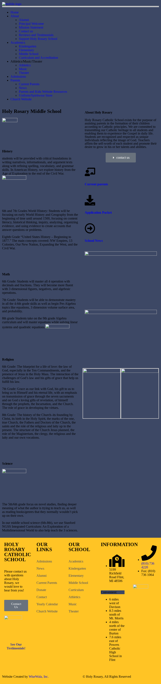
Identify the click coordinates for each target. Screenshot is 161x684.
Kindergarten (27, 46)
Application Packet (98, 212)
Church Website (21, 99)
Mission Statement (31, 27)
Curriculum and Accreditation (38, 57)
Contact (41, 597)
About (14, 16)
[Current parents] (90, 172)
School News (94, 240)
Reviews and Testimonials (36, 35)
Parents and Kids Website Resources (43, 91)
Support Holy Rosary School (38, 39)
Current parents (96, 184)
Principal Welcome (31, 23)
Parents (15, 80)
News (23, 88)
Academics (17, 42)
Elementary (26, 50)
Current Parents (29, 84)
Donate (41, 590)
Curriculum (76, 590)
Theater (24, 73)
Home (14, 12)
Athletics (25, 65)
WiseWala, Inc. (39, 676)
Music (23, 69)
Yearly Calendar (47, 604)
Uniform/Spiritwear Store (35, 95)
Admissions (18, 76)
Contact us (26, 31)
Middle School (28, 54)
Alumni (24, 20)
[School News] (90, 228)
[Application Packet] (90, 200)
